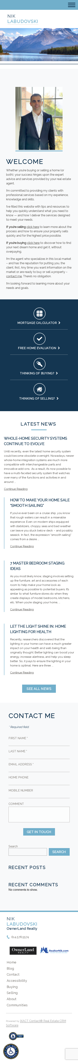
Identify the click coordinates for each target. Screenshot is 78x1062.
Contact (13, 974)
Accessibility (17, 981)
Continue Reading (16, 489)
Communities (17, 1005)
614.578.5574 (20, 937)
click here (32, 227)
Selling (12, 993)
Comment (16, 804)
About (12, 999)
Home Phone (18, 777)
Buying (12, 987)
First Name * (18, 738)
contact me (14, 276)
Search (13, 846)
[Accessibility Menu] (11, 1051)
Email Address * (21, 764)
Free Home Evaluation (38, 348)
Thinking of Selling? (38, 398)
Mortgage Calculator (37, 323)
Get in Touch (39, 832)
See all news (39, 689)
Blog (10, 968)
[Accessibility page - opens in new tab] (16, 1038)
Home (12, 962)
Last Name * (18, 751)
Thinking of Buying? (38, 373)
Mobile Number (21, 790)
